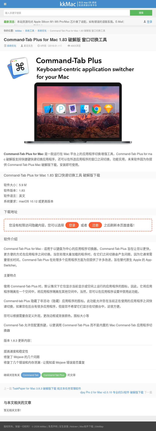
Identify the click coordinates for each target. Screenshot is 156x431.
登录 (149, 21)
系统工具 (29, 30)
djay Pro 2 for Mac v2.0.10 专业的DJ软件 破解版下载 (111, 392)
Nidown (74, 426)
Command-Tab (30, 375)
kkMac (78, 4)
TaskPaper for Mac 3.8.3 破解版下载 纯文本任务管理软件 (47, 388)
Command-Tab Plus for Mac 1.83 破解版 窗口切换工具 (55, 39)
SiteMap (99, 426)
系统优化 (42, 30)
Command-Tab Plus (54, 375)
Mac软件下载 (86, 426)
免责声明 (52, 426)
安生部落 (63, 426)
